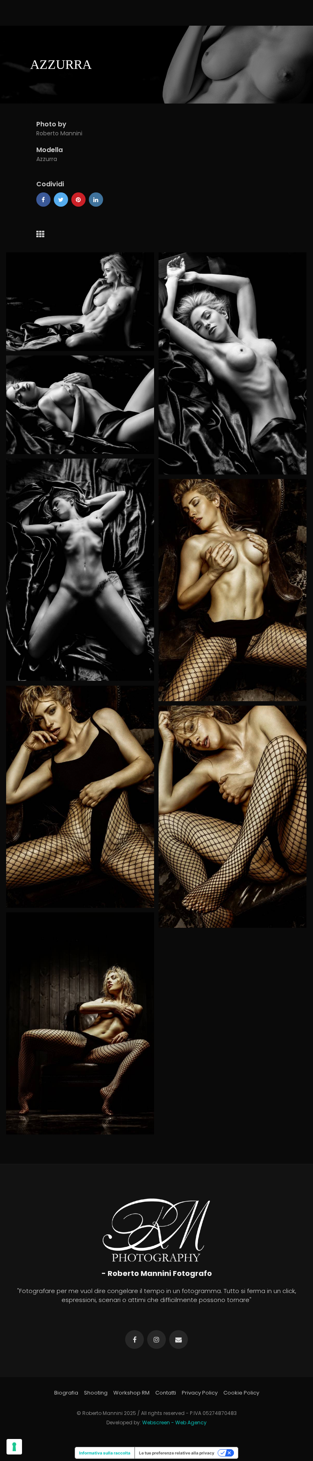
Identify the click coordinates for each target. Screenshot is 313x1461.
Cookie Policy (241, 1393)
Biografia (66, 1393)
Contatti (165, 1393)
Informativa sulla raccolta (104, 1452)
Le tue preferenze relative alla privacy (176, 1452)
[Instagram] (156, 1339)
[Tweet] (61, 199)
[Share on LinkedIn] (96, 199)
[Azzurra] (80, 301)
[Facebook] (43, 199)
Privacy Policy (200, 1393)
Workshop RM (131, 1393)
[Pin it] (78, 199)
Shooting (96, 1393)
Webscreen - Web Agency (174, 1422)
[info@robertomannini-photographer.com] (178, 1339)
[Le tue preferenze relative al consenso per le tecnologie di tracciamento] (14, 1446)
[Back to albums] (40, 234)
